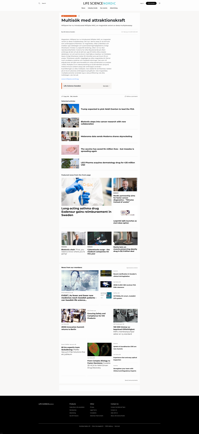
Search (44, 3)
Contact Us (114, 410)
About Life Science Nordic (118, 415)
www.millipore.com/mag (70, 79)
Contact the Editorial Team (118, 407)
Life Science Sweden (70, 16)
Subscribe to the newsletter (76, 407)
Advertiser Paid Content (96, 415)
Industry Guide (92, 8)
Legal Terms (93, 410)
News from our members (71, 267)
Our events (103, 8)
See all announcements (131, 380)
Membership (72, 410)
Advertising (113, 8)
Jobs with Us (114, 413)
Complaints (93, 413)
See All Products (73, 415)
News (83, 8)
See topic (105, 86)
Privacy (92, 407)
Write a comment (132, 96)
